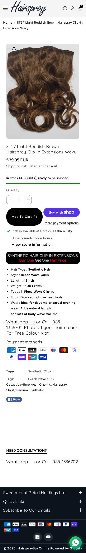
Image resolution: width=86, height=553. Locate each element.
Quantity (12, 190)
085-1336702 (65, 461)
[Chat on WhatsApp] (75, 542)
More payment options (62, 223)
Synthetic (36, 390)
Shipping (13, 166)
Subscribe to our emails (26, 510)
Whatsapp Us (20, 321)
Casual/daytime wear (22, 384)
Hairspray (59, 384)
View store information (32, 244)
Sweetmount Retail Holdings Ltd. (34, 492)
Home (7, 22)
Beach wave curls (41, 379)
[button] (6, 8)
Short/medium (17, 390)
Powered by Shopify (66, 548)
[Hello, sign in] (72, 8)
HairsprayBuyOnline (33, 548)
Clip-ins (45, 384)
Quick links (14, 501)
